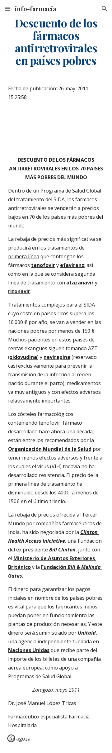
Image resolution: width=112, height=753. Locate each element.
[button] (7, 8)
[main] (56, 42)
